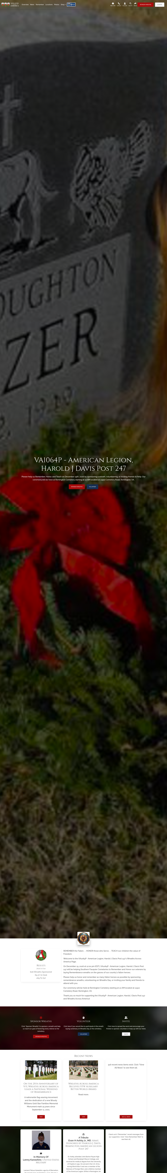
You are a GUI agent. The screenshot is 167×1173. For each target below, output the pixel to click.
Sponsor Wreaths (145, 4)
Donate (159, 4)
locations (49, 4)
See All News (126, 1117)
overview (25, 4)
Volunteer (92, 486)
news (32, 4)
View (41, 1117)
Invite (126, 1034)
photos (56, 4)
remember (40, 4)
